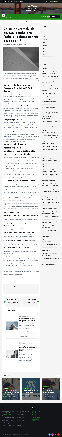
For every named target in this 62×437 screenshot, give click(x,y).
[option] (11, 389)
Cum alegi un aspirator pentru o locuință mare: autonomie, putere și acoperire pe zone (49, 95)
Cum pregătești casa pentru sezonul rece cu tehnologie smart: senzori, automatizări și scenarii (50, 101)
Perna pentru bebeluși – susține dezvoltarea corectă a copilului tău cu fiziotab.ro (50, 185)
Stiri (38, 15)
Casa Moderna (35, 412)
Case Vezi (34, 414)
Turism (44, 64)
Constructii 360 (35, 419)
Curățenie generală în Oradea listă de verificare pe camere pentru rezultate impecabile (50, 192)
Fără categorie (46, 51)
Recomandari (46, 58)
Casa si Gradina (26, 15)
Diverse (33, 15)
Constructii (19, 15)
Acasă (7, 15)
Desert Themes (24, 434)
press (6, 44)
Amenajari (13, 15)
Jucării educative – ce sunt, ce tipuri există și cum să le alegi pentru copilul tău (50, 137)
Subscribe (53, 16)
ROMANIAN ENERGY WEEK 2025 (50, 146)
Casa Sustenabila (36, 411)
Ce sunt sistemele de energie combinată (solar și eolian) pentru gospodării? (22, 21)
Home (3, 21)
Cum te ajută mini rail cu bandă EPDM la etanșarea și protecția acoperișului (49, 108)
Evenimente (45, 48)
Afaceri (44, 30)
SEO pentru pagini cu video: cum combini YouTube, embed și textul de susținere (49, 160)
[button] (57, 376)
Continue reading (24, 336)
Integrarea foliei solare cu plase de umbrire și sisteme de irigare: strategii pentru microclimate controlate (50, 198)
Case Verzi (27, 396)
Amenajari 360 (35, 420)
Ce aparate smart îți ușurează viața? (51, 85)
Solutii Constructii (36, 417)
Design (44, 42)
